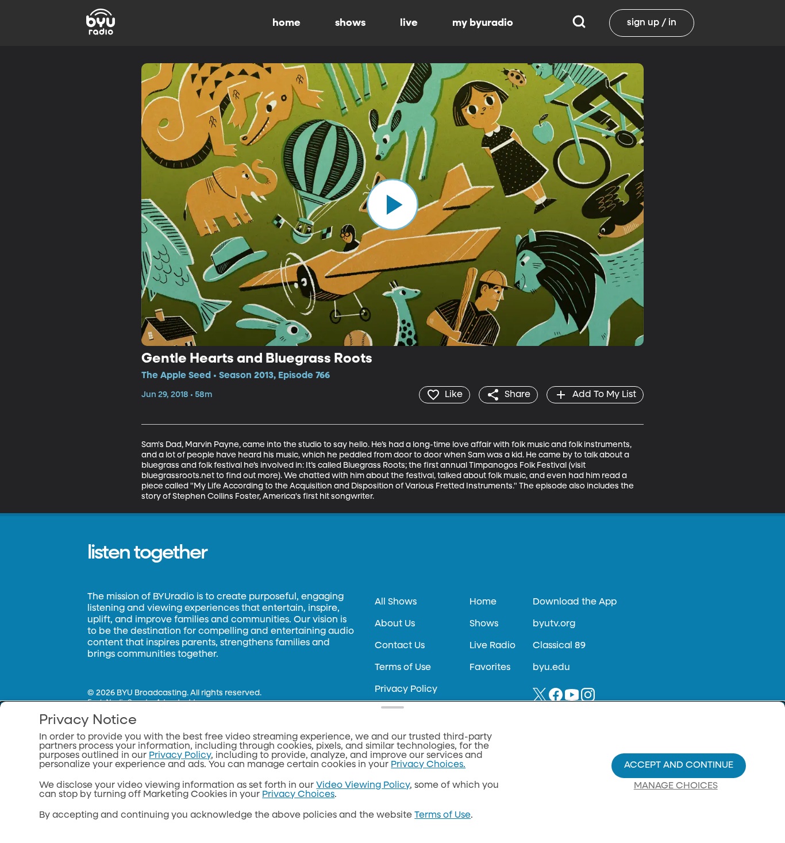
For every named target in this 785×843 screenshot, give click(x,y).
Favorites (490, 667)
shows (350, 23)
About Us (395, 624)
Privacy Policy (406, 689)
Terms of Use (403, 667)
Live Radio (492, 645)
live (409, 23)
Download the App (575, 602)
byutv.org (554, 624)
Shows (484, 624)
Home (483, 602)
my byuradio (482, 23)
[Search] (579, 23)
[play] (392, 204)
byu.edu (551, 667)
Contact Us (400, 645)
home (286, 23)
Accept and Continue (678, 765)
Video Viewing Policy (363, 785)
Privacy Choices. (428, 764)
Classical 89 (559, 645)
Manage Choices (676, 786)
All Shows (396, 602)
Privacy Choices (298, 794)
